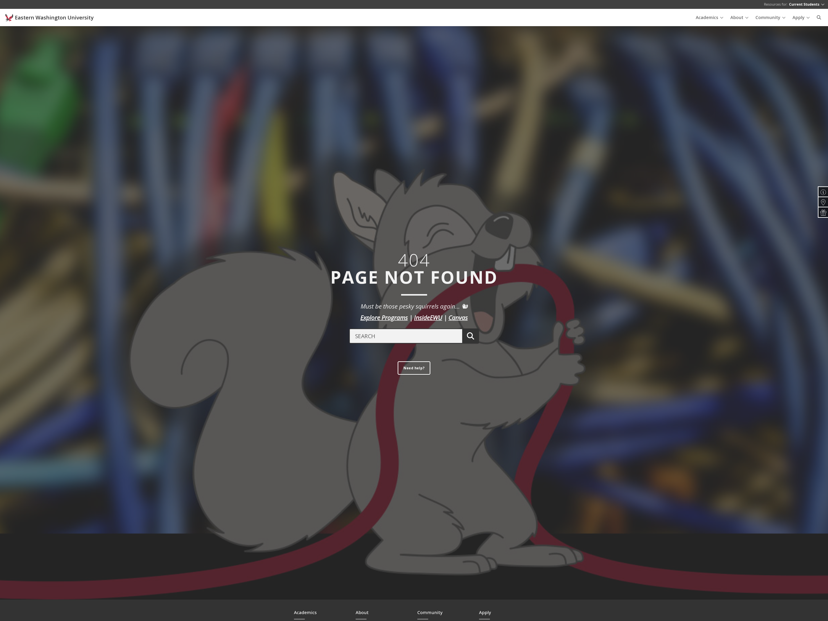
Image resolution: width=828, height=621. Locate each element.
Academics (707, 17)
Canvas (458, 317)
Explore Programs (384, 317)
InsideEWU (428, 317)
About (736, 17)
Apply (798, 17)
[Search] (819, 17)
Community (767, 17)
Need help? (414, 368)
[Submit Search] (470, 336)
